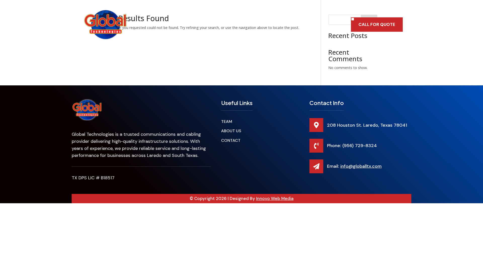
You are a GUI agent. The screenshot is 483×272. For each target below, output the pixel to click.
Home (174, 24)
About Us (270, 24)
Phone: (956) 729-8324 (352, 146)
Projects (245, 24)
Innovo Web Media (275, 198)
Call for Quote (376, 24)
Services (196, 24)
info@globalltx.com (361, 166)
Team (223, 24)
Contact (295, 24)
